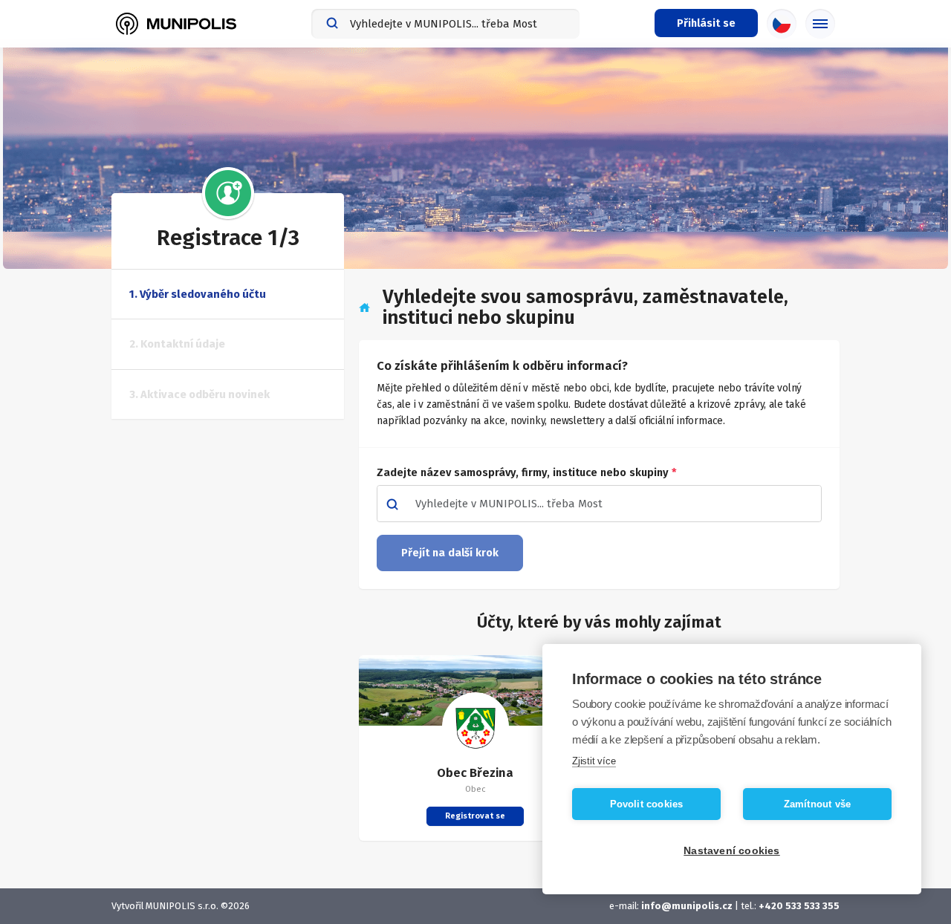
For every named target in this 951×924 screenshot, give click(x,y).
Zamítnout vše (817, 804)
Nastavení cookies (731, 850)
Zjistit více (594, 761)
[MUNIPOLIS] (176, 24)
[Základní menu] (820, 24)
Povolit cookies (647, 804)
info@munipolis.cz (687, 905)
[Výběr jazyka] (781, 24)
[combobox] (445, 24)
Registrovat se (475, 816)
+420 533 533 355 (799, 905)
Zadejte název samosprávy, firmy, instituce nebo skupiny (527, 472)
